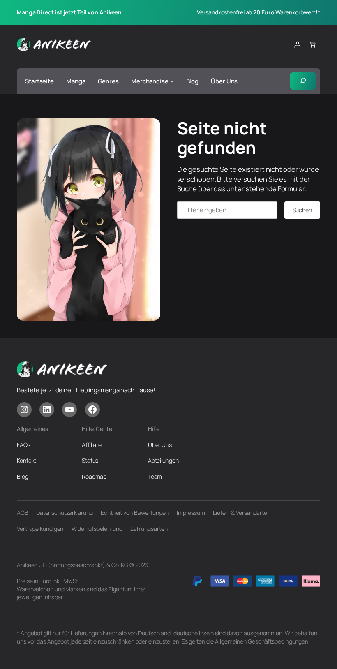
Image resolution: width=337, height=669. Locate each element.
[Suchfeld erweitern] (303, 81)
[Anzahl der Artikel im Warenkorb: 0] (312, 44)
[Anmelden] (297, 44)
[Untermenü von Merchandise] (172, 81)
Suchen (302, 210)
